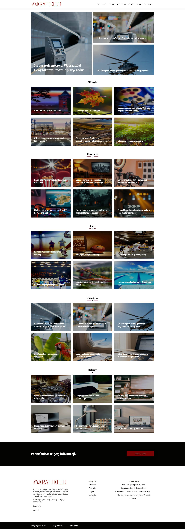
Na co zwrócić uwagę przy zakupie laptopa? (49, 427)
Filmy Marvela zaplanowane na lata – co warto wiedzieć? (134, 211)
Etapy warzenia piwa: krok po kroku (133, 488)
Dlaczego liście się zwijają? (88, 110)
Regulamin (74, 525)
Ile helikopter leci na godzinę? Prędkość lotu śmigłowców (122, 70)
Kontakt (36, 510)
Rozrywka (102, 4)
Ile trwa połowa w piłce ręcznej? (132, 254)
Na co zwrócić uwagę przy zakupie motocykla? (49, 397)
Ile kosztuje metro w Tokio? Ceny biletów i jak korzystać (122, 38)
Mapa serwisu (58, 525)
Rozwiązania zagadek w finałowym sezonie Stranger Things (91, 211)
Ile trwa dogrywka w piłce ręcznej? (49, 284)
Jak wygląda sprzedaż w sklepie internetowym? (132, 397)
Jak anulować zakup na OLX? (130, 428)
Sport (111, 4)
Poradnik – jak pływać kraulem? (133, 485)
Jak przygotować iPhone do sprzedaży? (88, 397)
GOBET (139, 4)
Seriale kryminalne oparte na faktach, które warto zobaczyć (89, 181)
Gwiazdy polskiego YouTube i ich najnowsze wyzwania (132, 181)
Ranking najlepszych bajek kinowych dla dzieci (50, 181)
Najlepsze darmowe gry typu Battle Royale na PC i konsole (50, 211)
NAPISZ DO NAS (140, 454)
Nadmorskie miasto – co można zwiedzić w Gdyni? (133, 491)
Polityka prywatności (38, 525)
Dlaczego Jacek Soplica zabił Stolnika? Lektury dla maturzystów (91, 139)
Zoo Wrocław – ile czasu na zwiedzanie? (46, 355)
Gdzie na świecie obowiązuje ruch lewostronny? (49, 139)
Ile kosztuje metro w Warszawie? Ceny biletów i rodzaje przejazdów (59, 67)
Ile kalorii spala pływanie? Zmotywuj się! (134, 283)
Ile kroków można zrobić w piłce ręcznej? (48, 253)
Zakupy (131, 4)
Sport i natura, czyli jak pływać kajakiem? (89, 283)
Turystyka (121, 4)
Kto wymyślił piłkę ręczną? (88, 254)
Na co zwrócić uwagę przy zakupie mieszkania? (91, 427)
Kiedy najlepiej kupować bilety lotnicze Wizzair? (89, 355)
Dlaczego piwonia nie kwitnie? (131, 141)
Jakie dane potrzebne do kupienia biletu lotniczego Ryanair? (133, 355)
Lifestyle (149, 4)
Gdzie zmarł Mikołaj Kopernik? (48, 110)
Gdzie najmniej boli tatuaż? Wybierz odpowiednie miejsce (134, 109)
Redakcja (37, 506)
